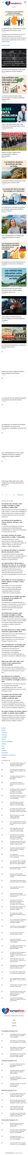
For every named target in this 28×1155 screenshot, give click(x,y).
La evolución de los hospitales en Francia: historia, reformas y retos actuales (12, 522)
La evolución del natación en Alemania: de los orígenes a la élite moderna (14, 70)
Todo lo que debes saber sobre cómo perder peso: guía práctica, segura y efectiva (17, 960)
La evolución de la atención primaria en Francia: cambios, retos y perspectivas (18, 895)
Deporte (4, 730)
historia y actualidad (7, 741)
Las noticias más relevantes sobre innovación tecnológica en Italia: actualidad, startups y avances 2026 (13, 615)
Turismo (4, 757)
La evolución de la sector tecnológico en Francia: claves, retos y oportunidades (17, 1138)
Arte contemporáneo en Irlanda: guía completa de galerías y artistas (13, 236)
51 (14, 495)
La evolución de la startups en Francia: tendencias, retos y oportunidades (17, 1125)
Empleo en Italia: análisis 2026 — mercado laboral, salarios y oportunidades (12, 154)
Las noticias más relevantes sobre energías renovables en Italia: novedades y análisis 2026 (12, 505)
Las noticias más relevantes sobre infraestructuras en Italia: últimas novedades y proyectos (12, 290)
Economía (4, 732)
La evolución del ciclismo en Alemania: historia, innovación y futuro (13, 551)
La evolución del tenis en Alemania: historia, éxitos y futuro (18, 868)
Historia (4, 739)
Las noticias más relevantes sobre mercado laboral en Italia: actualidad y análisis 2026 (13, 97)
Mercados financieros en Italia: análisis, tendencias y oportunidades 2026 (14, 630)
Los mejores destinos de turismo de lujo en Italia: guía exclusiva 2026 (14, 181)
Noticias (4, 743)
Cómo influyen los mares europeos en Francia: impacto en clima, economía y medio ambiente (18, 1055)
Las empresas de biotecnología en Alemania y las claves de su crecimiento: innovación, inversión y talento (18, 954)
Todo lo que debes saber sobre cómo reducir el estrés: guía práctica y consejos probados (13, 663)
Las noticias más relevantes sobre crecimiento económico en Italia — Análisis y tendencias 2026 (12, 696)
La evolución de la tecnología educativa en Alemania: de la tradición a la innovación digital (13, 598)
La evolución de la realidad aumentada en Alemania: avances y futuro (18, 914)
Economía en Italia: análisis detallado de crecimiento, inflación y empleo (18, 875)
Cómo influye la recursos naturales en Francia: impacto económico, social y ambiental (13, 581)
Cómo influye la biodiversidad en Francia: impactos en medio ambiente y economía (14, 318)
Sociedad (4, 750)
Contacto (14, 1025)
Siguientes (20, 495)
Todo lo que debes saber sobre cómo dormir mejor (17, 887)
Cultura (4, 728)
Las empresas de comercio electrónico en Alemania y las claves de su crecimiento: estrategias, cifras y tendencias (17, 902)
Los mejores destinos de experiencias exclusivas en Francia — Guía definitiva (18, 941)
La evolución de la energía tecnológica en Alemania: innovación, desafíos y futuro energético (13, 209)
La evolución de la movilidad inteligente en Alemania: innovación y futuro (14, 399)
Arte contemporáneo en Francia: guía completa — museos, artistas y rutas (18, 980)
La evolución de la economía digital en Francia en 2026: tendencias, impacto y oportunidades (18, 1131)
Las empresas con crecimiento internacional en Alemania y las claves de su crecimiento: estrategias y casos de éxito (14, 678)
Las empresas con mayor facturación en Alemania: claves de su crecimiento (13, 263)
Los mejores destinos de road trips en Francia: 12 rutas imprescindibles (18, 1085)
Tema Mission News (9, 1152)
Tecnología (5, 752)
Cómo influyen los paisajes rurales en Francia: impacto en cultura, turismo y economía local (18, 967)
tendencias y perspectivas (9, 755)
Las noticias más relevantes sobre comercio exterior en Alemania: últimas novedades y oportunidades (18, 993)
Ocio (3, 746)
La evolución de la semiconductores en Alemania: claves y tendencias (17, 856)
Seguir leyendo (6, 45)
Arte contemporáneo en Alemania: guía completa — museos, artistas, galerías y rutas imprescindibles (18, 862)
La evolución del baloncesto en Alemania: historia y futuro (17, 933)
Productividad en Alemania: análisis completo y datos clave (18, 985)
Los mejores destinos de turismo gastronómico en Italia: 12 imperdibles (13, 536)
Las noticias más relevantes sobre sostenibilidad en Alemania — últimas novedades (18, 947)
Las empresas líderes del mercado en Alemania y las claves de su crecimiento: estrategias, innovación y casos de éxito (14, 565)
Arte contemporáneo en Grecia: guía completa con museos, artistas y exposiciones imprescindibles (13, 454)
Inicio (14, 1020)
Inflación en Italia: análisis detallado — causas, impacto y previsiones (13, 372)
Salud (3, 748)
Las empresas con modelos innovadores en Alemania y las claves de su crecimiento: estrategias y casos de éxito (14, 426)
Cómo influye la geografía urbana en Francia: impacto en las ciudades (18, 881)
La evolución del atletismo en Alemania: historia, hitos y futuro (14, 346)
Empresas (4, 734)
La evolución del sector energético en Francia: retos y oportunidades (18, 1143)
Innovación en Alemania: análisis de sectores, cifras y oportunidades (18, 926)
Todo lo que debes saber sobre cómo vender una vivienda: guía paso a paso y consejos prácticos (13, 126)
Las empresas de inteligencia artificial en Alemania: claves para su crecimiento (18, 999)
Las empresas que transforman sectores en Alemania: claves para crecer (14, 29)
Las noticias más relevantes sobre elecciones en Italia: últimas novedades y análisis (18, 908)
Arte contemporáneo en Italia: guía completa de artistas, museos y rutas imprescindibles (18, 921)
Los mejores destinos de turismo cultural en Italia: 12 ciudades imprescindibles (14, 712)
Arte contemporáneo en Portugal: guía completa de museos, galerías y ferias (13, 645)
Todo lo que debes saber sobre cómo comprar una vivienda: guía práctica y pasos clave (13, 482)
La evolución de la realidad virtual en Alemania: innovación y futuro (18, 972)
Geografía (4, 737)
